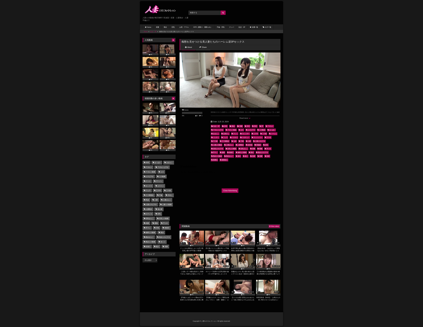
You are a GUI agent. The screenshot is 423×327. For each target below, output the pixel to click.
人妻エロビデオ (260, 141)
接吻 (223, 152)
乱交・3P (242, 27)
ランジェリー (258, 137)
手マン (215, 152)
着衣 (239, 156)
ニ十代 (256, 134)
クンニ (235, 134)
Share (204, 47)
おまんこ (216, 134)
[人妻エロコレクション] (159, 9)
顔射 (268, 156)
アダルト (270, 126)
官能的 (258, 145)
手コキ (269, 148)
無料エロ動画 (242, 152)
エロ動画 (262, 130)
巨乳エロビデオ (218, 148)
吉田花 (250, 145)
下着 (242, 141)
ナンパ (231, 27)
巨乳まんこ (244, 148)
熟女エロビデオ (263, 152)
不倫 (160, 195)
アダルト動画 (232, 130)
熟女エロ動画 (217, 156)
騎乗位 (215, 160)
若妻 (157, 27)
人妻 (249, 141)
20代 (248, 126)
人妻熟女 (240, 145)
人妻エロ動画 (217, 145)
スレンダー (245, 134)
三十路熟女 (225, 141)
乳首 (147, 200)
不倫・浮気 (220, 27)
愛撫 (260, 148)
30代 (255, 126)
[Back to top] (416, 320)
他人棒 (160, 209)
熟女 (165, 27)
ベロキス (235, 137)
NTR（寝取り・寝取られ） (202, 27)
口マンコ (149, 214)
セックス (149, 186)
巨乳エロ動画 (232, 148)
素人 (246, 156)
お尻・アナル (184, 27)
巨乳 (173, 27)
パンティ (216, 137)
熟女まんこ (229, 156)
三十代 (269, 137)
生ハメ (163, 242)
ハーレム (274, 134)
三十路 (215, 141)
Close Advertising (230, 191)
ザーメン (159, 181)
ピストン (161, 186)
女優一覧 (255, 27)
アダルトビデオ (218, 130)
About (189, 47)
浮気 (157, 228)
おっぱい (272, 130)
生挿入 (148, 246)
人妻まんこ (229, 145)
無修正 (231, 152)
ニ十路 (264, 134)
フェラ (225, 137)
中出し (170, 195)
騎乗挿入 (225, 160)
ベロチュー (245, 137)
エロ (242, 130)
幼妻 (253, 148)
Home (149, 27)
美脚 (253, 156)
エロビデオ (251, 130)
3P (262, 126)
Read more (244, 118)
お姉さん (226, 134)
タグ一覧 (268, 27)
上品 (234, 141)
